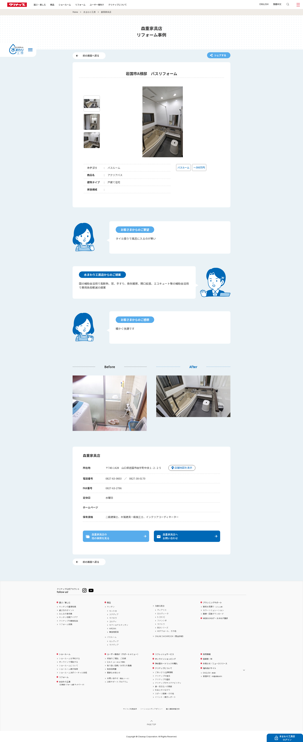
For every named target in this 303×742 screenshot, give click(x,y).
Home (75, 12)
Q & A (116, 662)
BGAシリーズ (162, 627)
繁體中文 (277, 4)
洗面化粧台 (159, 606)
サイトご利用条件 (130, 709)
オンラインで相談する (68, 662)
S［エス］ (161, 617)
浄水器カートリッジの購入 (166, 663)
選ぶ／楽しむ (64, 602)
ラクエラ (113, 618)
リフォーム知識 (65, 624)
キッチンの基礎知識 (67, 606)
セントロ (113, 611)
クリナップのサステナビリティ (168, 683)
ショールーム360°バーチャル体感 (73, 672)
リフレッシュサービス (164, 654)
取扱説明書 (111, 669)
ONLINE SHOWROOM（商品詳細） (170, 636)
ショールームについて (68, 665)
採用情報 (207, 654)
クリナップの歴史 (162, 679)
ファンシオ (162, 620)
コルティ (113, 621)
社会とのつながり (162, 690)
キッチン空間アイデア (68, 617)
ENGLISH (263, 4)
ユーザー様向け (97, 4)
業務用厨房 (114, 632)
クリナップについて (117, 4)
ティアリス (161, 610)
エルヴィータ (163, 613)
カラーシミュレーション (213, 610)
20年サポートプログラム (117, 681)
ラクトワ (161, 624)
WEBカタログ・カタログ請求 (215, 618)
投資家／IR (207, 659)
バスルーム (111, 637)
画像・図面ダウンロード (213, 613)
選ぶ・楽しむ (40, 4)
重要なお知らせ (113, 672)
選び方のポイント (66, 610)
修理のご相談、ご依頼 (116, 658)
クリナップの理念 (162, 676)
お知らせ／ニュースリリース (215, 663)
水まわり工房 (89, 12)
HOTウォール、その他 (166, 631)
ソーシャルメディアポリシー (151, 709)
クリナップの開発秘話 (68, 621)
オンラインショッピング (165, 659)
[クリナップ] (17, 6)
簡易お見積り (213, 606)
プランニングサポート (212, 602)
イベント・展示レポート (165, 697)
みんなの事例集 (65, 613)
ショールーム (65, 4)
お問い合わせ (118, 678)
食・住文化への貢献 (163, 686)
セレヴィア (114, 641)
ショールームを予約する (69, 658)
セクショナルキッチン (118, 625)
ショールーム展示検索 (68, 669)
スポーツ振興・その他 (164, 693)
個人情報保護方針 (173, 709)
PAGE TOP (151, 724)
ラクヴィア (114, 644)
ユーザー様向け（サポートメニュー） (123, 654)
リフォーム (80, 4)
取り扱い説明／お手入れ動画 (119, 665)
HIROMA (112, 628)
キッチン (111, 606)
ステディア (114, 614)
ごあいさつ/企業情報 (164, 672)
